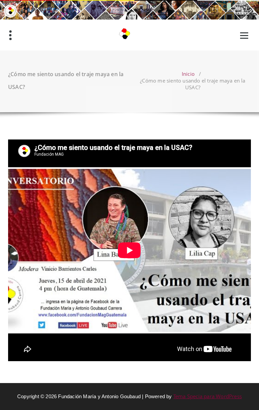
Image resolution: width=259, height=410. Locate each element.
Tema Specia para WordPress (207, 396)
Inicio (188, 73)
